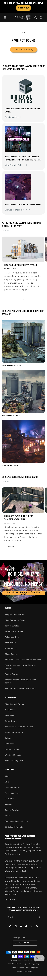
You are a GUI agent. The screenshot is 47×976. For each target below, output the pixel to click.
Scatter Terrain (11, 674)
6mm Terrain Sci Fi (10, 415)
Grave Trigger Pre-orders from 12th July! (23, 593)
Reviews (8, 804)
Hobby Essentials (12, 749)
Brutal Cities (22, 961)
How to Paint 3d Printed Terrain (20, 265)
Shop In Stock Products (15, 704)
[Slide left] (18, 300)
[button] (5, 17)
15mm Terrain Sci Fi (10, 365)
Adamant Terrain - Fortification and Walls (23, 660)
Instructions (10, 799)
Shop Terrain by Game (15, 620)
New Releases (11, 710)
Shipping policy (32, 968)
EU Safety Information (15, 827)
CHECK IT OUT (23, 8)
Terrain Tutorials (12, 810)
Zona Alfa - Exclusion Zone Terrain (20, 688)
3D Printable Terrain (14, 631)
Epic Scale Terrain (13, 637)
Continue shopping (23, 49)
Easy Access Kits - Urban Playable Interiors (20, 666)
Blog (7, 782)
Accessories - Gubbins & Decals (19, 727)
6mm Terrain (10, 643)
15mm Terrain (11, 648)
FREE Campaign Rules (14, 760)
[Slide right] (29, 300)
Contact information (24, 971)
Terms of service (18, 968)
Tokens (8, 738)
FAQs (7, 816)
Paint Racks (10, 743)
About (7, 776)
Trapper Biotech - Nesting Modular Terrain (20, 681)
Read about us (12, 117)
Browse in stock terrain (16, 210)
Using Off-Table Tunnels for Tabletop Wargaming (18, 518)
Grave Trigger (11, 721)
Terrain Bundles (12, 626)
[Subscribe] (39, 917)
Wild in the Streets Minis (15, 732)
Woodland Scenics (13, 755)
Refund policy (21, 964)
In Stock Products (10, 465)
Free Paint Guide (12, 793)
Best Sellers (10, 715)
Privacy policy (34, 964)
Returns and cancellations (16, 821)
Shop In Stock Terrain (14, 614)
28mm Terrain (11, 654)
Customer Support (13, 787)
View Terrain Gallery (15, 165)
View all (5, 231)
